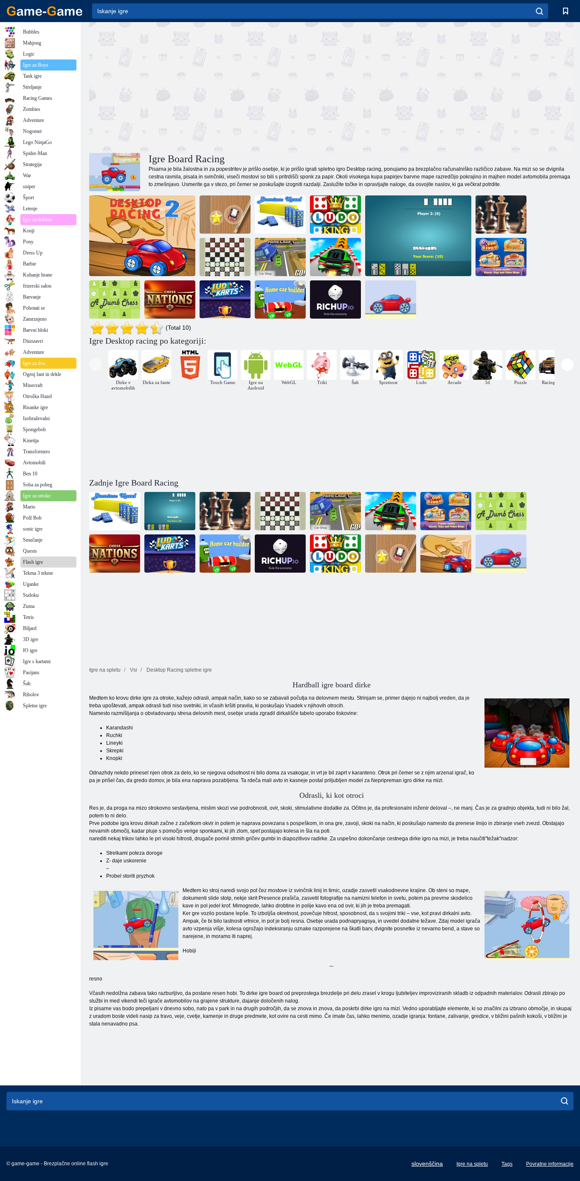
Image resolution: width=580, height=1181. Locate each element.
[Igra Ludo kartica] (225, 299)
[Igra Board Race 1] (390, 299)
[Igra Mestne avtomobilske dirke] (335, 257)
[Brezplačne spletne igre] (44, 11)
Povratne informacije (550, 1164)
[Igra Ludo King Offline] (335, 214)
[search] (539, 11)
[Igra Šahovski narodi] (169, 299)
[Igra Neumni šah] (114, 299)
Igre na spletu (472, 1164)
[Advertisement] (210, 86)
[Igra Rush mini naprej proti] (225, 214)
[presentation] (95, 365)
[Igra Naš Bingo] (501, 257)
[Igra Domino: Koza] (280, 214)
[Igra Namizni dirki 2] (142, 235)
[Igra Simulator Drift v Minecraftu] (280, 257)
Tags (506, 1164)
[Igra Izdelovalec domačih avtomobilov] (280, 299)
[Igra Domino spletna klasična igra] (418, 235)
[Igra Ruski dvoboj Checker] (225, 257)
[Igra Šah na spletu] (501, 214)
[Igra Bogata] (335, 299)
